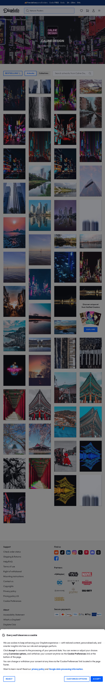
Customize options (77, 679)
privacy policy (38, 669)
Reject (9, 679)
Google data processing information (66, 669)
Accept (97, 679)
